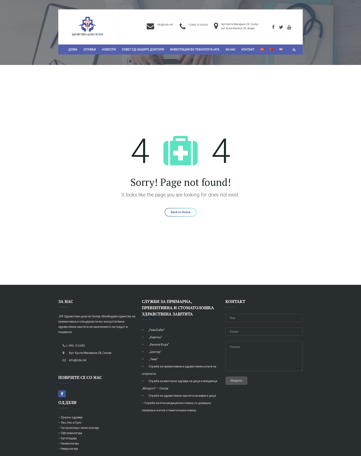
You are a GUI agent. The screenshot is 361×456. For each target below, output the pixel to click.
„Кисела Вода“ (159, 344)
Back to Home (180, 212)
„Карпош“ (155, 337)
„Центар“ (155, 351)
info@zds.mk (165, 24)
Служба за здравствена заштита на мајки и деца (182, 395)
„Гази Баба (156, 330)
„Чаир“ (153, 359)
